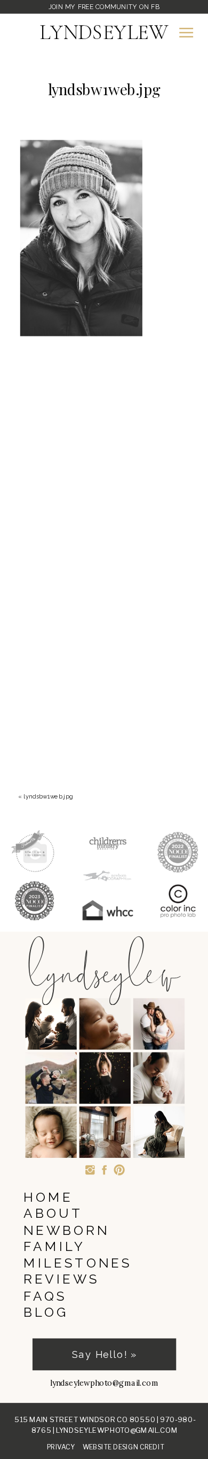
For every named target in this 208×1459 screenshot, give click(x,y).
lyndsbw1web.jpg (48, 796)
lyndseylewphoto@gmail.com (117, 1429)
